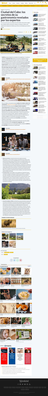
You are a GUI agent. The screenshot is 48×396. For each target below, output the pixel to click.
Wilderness (5, 254)
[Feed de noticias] (27, 384)
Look (40, 387)
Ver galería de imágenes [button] (6, 29)
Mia (45, 387)
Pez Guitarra (33, 5)
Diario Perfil (6, 387)
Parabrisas (31, 387)
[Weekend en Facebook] (20, 384)
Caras (10, 387)
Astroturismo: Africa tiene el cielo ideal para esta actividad (15, 129)
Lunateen (22, 389)
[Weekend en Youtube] (25, 384)
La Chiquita (9, 5)
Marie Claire (18, 387)
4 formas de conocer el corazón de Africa (12, 154)
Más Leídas (36, 12)
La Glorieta (20, 5)
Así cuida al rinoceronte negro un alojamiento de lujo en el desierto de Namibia (13, 228)
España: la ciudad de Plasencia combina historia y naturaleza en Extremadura (14, 372)
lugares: (2, 252)
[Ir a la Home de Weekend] (24, 381)
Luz (42, 387)
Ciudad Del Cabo (7, 252)
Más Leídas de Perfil (38, 65)
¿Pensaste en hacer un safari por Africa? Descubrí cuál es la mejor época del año (17, 79)
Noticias (14, 387)
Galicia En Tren (15, 5)
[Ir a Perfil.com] (44, 0)
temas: (2, 254)
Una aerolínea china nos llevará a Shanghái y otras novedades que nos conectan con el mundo (16, 369)
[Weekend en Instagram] (18, 384)
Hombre (26, 387)
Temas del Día (4, 5)
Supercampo (36, 387)
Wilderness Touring (11, 104)
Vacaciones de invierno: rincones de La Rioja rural (10, 373)
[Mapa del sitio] (29, 384)
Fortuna (23, 387)
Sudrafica (11, 252)
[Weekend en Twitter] (22, 384)
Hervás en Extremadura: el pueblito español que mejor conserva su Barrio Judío (14, 368)
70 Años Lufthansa (26, 5)
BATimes (27, 389)
